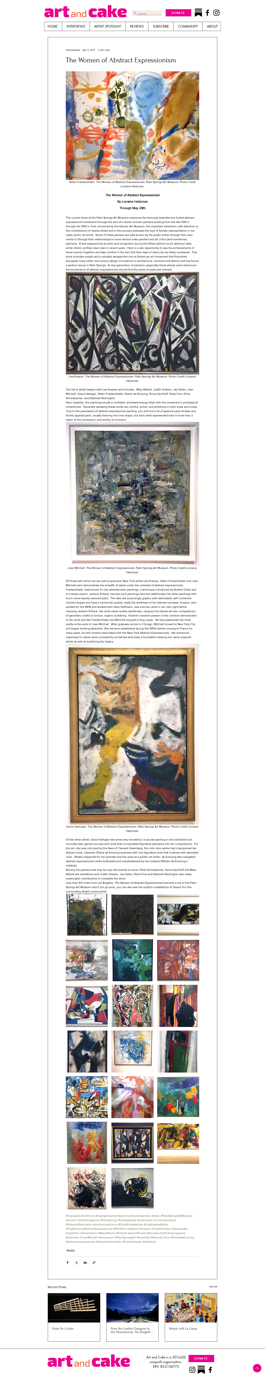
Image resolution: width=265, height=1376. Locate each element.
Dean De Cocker (63, 1328)
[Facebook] (207, 13)
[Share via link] (94, 1262)
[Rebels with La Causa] (191, 1308)
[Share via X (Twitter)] (76, 1262)
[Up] (257, 1368)
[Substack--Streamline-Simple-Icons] (198, 13)
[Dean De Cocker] (74, 1308)
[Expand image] (87, 915)
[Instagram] (216, 13)
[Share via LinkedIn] (85, 1262)
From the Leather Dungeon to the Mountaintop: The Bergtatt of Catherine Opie (132, 1330)
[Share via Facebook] (67, 1262)
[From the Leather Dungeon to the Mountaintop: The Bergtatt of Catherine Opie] (133, 1308)
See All (213, 1286)
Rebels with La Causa (183, 1328)
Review (71, 1250)
